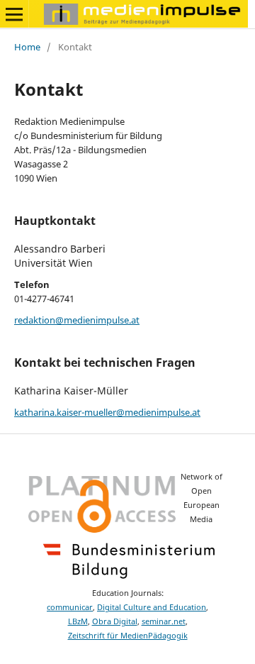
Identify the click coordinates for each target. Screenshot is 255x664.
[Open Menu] (14, 14)
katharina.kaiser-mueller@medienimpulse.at (107, 412)
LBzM (78, 621)
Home (27, 46)
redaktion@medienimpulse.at (77, 320)
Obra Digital (114, 621)
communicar (70, 607)
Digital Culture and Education (151, 607)
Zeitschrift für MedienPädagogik (128, 636)
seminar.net (164, 621)
